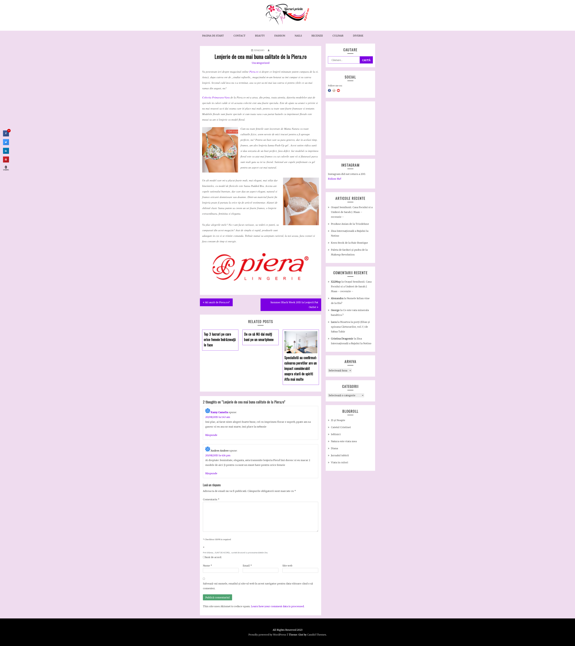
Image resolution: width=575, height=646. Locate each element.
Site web (287, 565)
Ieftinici (336, 434)
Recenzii (317, 35)
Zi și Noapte (338, 420)
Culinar (337, 35)
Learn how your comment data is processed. (277, 606)
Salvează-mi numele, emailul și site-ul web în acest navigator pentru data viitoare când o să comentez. (258, 586)
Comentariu (211, 499)
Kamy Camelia (219, 412)
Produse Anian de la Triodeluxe (350, 223)
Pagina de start (213, 35)
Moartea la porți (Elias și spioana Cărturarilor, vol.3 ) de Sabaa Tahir (350, 326)
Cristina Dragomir (342, 338)
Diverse (358, 35)
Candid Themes (316, 634)
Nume (207, 565)
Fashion (279, 35)
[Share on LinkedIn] (6, 152)
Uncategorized (260, 62)
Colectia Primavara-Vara (216, 97)
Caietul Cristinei (341, 427)
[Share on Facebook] (6, 135)
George (335, 310)
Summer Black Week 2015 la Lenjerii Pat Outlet (294, 305)
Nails (298, 35)
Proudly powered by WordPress (267, 634)
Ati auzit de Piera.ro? (217, 302)
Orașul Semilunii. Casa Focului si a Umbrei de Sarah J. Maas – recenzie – (352, 212)
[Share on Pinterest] (6, 161)
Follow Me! (334, 178)
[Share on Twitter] (6, 144)
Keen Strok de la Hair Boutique (349, 242)
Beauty (260, 35)
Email (247, 565)
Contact (239, 35)
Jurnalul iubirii (340, 455)
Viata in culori (339, 462)
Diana (334, 448)
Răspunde (211, 435)
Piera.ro (253, 71)
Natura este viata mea (344, 441)
